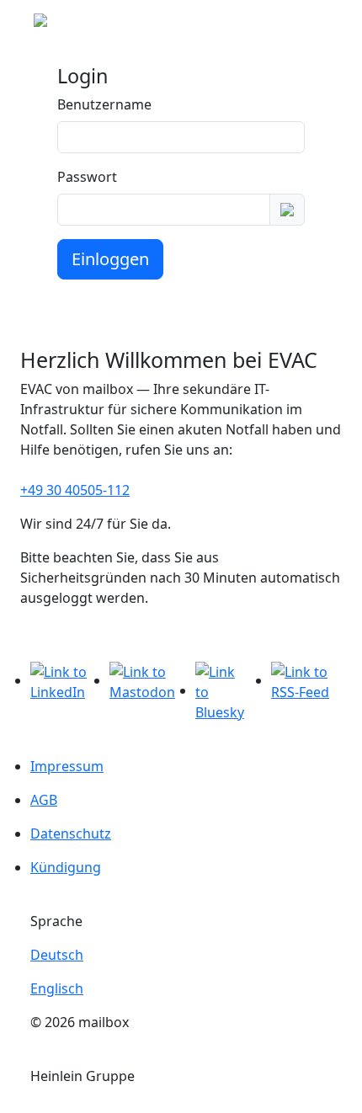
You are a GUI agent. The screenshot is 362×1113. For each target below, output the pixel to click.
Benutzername (104, 104)
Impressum (67, 766)
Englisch (56, 988)
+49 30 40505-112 (75, 490)
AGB (43, 800)
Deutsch (56, 954)
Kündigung (65, 867)
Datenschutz (70, 833)
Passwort (87, 177)
